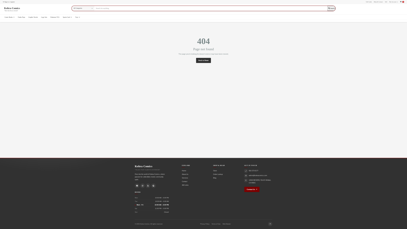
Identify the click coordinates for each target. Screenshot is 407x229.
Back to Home (203, 60)
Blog (214, 178)
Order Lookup (218, 174)
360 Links (185, 185)
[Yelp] (148, 186)
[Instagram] (142, 186)
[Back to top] (270, 224)
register (12, 2)
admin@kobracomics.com (258, 175)
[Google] (153, 186)
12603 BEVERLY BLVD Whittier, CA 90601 (260, 181)
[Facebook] (137, 186)
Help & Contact (378, 2)
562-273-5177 (253, 171)
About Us (185, 174)
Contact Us (251, 189)
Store (215, 171)
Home (184, 171)
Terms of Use (216, 224)
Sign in (7, 2)
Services (185, 178)
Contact (184, 181)
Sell (386, 2)
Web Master (227, 224)
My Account (392, 2)
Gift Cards (369, 2)
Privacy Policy (204, 224)
